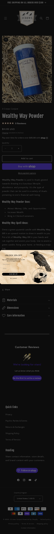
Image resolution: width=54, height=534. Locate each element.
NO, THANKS (13, 278)
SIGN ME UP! (13, 274)
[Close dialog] (52, 251)
